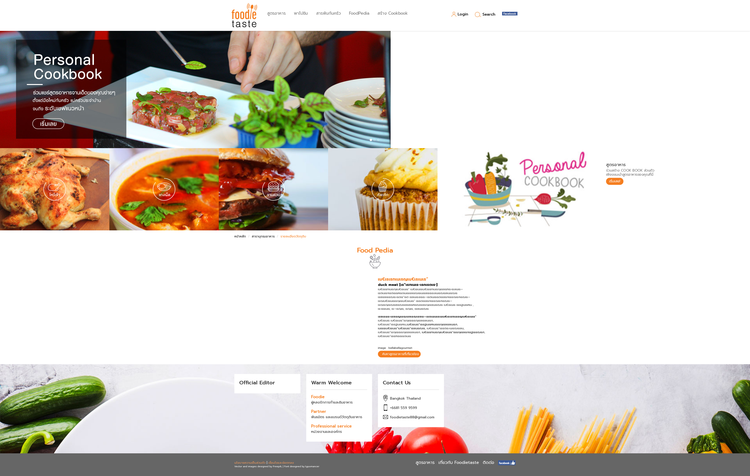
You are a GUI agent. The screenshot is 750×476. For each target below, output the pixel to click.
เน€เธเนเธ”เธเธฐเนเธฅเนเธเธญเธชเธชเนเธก (432, 324)
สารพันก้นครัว (328, 12)
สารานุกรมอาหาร (263, 236)
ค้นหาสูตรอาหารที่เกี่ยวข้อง (400, 354)
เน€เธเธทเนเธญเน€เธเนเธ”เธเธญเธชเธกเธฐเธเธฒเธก (453, 332)
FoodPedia (359, 12)
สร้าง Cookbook (393, 12)
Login (463, 14)
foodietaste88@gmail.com (412, 417)
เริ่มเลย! (614, 181)
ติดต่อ (488, 462)
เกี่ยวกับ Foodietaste (458, 462)
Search (488, 14)
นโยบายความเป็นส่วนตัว (249, 463)
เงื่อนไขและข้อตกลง (281, 463)
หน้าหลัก (240, 236)
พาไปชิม (301, 12)
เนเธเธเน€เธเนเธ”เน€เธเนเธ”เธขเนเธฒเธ (401, 328)
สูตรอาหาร (276, 12)
